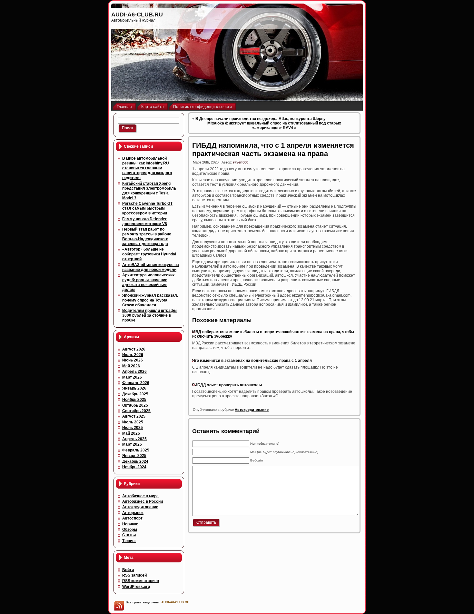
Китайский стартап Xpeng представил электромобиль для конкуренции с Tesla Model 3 (149, 190)
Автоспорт (132, 518)
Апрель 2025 (134, 439)
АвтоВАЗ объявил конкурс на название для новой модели (150, 267)
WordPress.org (136, 586)
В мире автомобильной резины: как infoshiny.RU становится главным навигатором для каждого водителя (147, 168)
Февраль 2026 (135, 383)
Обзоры (129, 529)
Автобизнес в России (142, 501)
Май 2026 (131, 366)
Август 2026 (133, 349)
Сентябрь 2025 (136, 411)
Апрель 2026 (134, 371)
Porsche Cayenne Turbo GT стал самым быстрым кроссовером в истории (147, 208)
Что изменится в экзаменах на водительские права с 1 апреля (252, 360)
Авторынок (132, 512)
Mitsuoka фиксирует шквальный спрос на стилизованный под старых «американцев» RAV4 (274, 125)
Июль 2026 (132, 354)
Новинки (130, 524)
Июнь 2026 (132, 360)
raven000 (240, 162)
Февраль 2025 (135, 450)
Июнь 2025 (132, 427)
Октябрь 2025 (135, 405)
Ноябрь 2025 (134, 399)
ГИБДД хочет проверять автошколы (227, 385)
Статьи (129, 535)
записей (134, 575)
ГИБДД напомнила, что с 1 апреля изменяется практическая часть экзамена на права (273, 149)
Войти (128, 570)
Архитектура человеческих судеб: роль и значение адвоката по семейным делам (148, 282)
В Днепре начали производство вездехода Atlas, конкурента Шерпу (260, 118)
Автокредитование (140, 507)
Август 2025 (133, 416)
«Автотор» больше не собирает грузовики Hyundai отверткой (149, 254)
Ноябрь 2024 (134, 467)
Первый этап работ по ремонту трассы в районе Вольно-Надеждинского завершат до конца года (146, 236)
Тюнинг (129, 541)
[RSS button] (119, 605)
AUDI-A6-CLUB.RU (137, 14)
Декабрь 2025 (135, 394)
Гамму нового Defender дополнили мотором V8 (144, 221)
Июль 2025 (132, 422)
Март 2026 (132, 377)
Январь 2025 (134, 455)
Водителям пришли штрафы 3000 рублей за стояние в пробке (149, 315)
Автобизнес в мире (140, 496)
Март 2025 (132, 444)
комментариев (140, 581)
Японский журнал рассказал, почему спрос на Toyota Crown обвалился (150, 300)
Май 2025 (131, 433)
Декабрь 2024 (135, 461)
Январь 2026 (134, 388)
